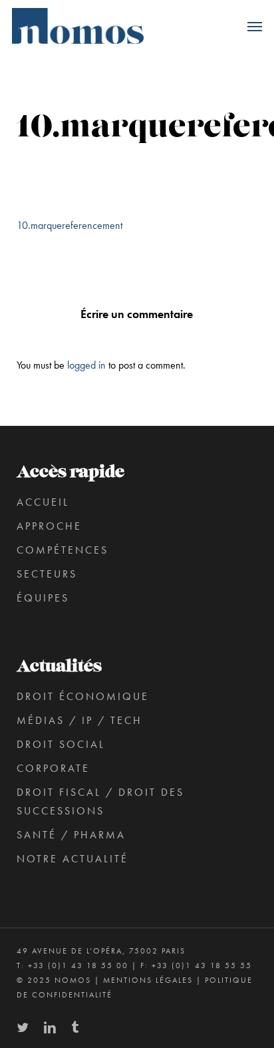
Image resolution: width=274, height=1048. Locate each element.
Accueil (43, 502)
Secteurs (47, 574)
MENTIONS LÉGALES (148, 980)
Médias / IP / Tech (79, 720)
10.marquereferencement (69, 225)
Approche (49, 526)
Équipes (43, 598)
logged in (86, 365)
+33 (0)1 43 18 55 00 (78, 965)
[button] (254, 26)
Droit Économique (83, 696)
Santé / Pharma (71, 835)
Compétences (62, 550)
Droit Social (61, 744)
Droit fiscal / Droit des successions (100, 801)
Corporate (53, 768)
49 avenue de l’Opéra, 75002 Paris (101, 951)
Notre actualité (72, 859)
